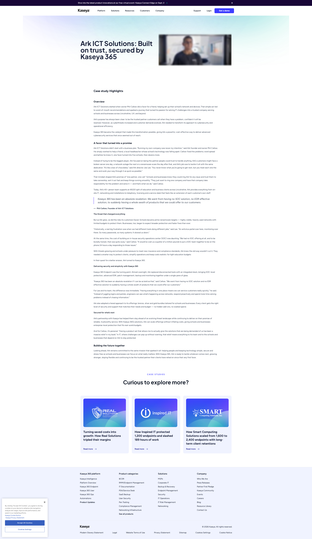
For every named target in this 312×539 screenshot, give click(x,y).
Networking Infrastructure (130, 510)
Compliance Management (130, 506)
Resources (129, 11)
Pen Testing (124, 502)
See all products (126, 514)
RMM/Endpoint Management (131, 483)
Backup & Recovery (166, 486)
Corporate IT (163, 483)
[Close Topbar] (232, 3)
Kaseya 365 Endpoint (89, 486)
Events (200, 494)
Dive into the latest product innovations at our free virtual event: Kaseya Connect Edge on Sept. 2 (121, 3)
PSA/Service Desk (127, 490)
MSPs (160, 479)
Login (209, 11)
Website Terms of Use (135, 532)
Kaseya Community (205, 490)
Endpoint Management (168, 490)
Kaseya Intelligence (88, 479)
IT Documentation (127, 486)
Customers (145, 11)
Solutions (115, 11)
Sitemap (182, 532)
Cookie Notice (225, 532)
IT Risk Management (167, 502)
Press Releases (203, 483)
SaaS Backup (124, 494)
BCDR (121, 479)
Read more (88, 449)
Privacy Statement (162, 532)
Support (197, 11)
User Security (125, 498)
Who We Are (202, 479)
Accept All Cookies (24, 523)
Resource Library (204, 506)
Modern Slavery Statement (91, 532)
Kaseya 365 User (87, 490)
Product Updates (87, 502)
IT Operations (164, 498)
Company (160, 11)
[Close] (44, 502)
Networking (163, 506)
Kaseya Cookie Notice (13, 515)
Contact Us (202, 510)
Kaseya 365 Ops (87, 494)
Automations (85, 498)
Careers (200, 498)
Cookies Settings (202, 532)
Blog (199, 502)
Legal (114, 532)
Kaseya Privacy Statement (15, 518)
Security (161, 494)
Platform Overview (88, 483)
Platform (101, 11)
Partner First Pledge (205, 486)
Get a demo (224, 11)
